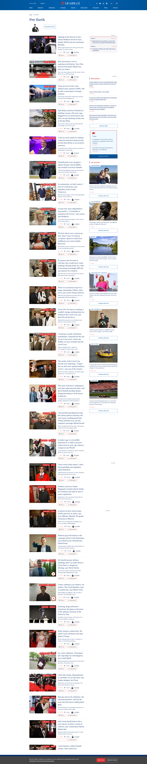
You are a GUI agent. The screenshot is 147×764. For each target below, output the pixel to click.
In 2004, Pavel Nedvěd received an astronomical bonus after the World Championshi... (70, 171)
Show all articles (103, 196)
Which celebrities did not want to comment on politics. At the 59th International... (70, 640)
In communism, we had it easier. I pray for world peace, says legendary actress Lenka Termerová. (102, 141)
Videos (43, 3)
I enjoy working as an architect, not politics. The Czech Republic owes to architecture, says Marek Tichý (71, 587)
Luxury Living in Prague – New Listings (99, 91)
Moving (93, 236)
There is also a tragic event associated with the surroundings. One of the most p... (70, 124)
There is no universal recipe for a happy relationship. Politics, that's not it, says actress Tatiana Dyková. (71, 290)
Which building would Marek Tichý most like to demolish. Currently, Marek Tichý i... (70, 593)
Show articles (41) (50, 26)
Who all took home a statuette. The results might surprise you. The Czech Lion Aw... (71, 372)
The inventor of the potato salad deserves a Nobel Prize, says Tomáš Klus (102, 148)
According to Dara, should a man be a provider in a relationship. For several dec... (71, 149)
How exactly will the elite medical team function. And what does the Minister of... (70, 97)
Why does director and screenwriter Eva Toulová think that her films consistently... (70, 274)
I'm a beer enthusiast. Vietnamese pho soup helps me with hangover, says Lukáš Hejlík (70, 655)
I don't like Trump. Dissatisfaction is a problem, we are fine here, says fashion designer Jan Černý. (71, 677)
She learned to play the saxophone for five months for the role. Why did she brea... (71, 247)
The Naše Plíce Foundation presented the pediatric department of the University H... (69, 400)
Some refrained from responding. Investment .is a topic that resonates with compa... (71, 708)
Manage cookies (112, 760)
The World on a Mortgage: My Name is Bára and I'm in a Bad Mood (103, 49)
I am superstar (95, 165)
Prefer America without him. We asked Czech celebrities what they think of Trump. (70, 633)
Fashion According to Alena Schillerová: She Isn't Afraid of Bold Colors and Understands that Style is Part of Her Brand (103, 295)
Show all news (103, 126)
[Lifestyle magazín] (70, 3)
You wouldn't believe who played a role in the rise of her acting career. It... (71, 220)
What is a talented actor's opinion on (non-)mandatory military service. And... (68, 348)
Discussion (73, 55)
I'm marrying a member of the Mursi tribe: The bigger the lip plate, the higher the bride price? (103, 98)
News (31, 8)
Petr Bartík (76, 52)
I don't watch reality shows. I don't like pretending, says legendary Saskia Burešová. (70, 467)
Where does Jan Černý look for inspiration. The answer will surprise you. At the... (70, 684)
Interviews (96, 8)
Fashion (73, 8)
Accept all (101, 760)
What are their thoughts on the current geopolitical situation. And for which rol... (71, 195)
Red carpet (46, 184)
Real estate (84, 8)
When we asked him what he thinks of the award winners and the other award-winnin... (70, 427)
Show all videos (103, 156)
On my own (94, 380)
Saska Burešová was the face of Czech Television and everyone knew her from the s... (71, 473)
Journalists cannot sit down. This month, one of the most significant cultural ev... (70, 618)
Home (30, 14)
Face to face (94, 344)
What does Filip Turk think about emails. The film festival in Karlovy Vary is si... (70, 733)
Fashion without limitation (99, 273)
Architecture (43, 585)
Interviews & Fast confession (41, 138)
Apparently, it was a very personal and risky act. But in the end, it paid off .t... (70, 498)
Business (40, 8)
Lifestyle (63, 8)
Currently (52, 37)
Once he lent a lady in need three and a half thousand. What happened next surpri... (69, 571)
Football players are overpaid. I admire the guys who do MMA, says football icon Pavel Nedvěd (70, 164)
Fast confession (50, 162)
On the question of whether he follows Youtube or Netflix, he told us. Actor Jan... (71, 451)
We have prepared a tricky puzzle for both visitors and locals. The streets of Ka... (71, 662)
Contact (115, 8)
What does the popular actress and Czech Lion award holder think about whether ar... (70, 296)
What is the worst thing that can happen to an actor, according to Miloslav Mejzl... (70, 522)
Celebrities (52, 8)
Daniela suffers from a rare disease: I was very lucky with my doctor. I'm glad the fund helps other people (103, 41)
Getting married (96, 202)
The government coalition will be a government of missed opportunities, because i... (71, 547)
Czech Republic (51, 334)
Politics (52, 535)
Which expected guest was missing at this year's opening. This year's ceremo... (71, 48)
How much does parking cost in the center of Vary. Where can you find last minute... (71, 73)
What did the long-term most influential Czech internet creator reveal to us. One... (70, 321)
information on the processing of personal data (41, 761)
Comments (93, 46)
